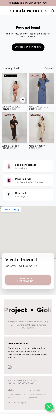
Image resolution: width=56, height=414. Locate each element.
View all (49, 68)
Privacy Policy (35, 390)
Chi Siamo (12, 390)
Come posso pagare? (17, 402)
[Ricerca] (10, 10)
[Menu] (3, 10)
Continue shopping (28, 47)
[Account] (46, 10)
